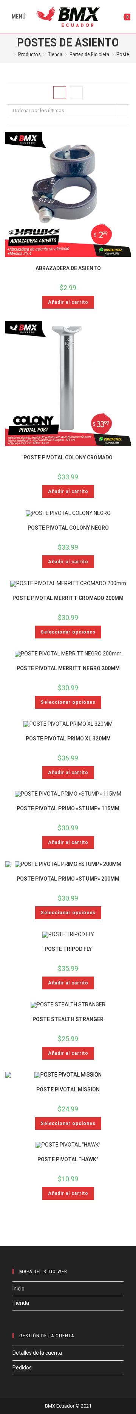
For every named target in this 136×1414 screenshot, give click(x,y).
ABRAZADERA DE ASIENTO (68, 268)
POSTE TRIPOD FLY (68, 949)
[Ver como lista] (76, 92)
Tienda (20, 1303)
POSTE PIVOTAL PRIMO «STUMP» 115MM (68, 808)
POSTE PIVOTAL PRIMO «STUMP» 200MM (68, 879)
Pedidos (22, 1368)
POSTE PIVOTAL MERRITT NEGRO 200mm (68, 668)
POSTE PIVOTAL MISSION (68, 1089)
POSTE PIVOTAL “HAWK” (68, 1159)
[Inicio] (9, 54)
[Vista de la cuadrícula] (59, 92)
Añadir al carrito (68, 302)
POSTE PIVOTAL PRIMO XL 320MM (68, 739)
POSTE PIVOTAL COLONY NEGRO (68, 528)
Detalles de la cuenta (37, 1353)
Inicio (18, 1289)
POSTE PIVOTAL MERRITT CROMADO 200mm (68, 598)
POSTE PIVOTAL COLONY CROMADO (68, 457)
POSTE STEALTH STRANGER (68, 1019)
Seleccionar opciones (68, 632)
